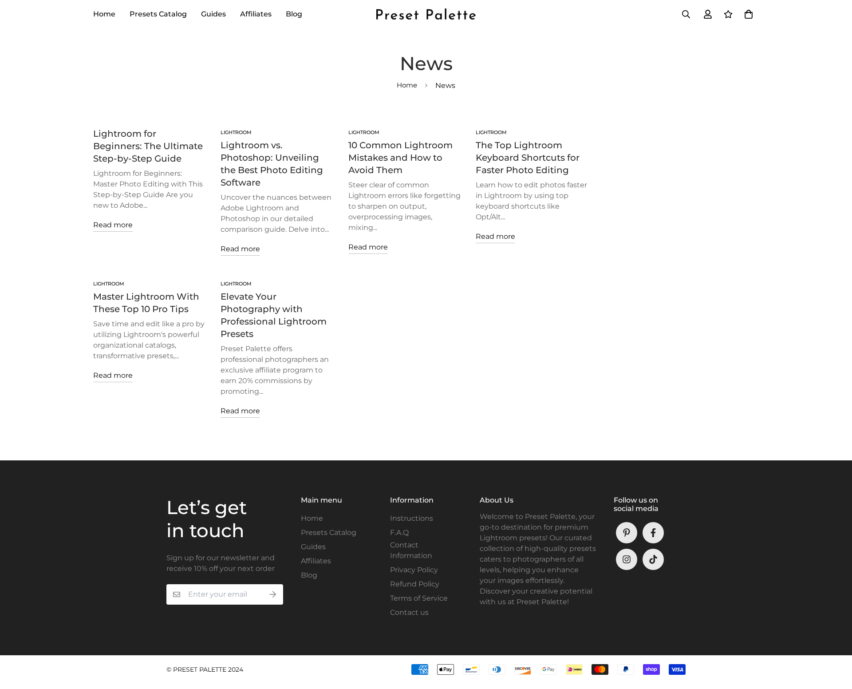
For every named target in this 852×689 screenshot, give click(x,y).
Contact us (409, 612)
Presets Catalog (158, 14)
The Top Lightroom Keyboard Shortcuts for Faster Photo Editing (528, 157)
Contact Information (411, 550)
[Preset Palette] (425, 14)
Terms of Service (419, 598)
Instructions (411, 518)
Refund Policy (414, 584)
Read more (113, 225)
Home (104, 14)
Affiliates (256, 14)
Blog (294, 14)
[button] (746, 14)
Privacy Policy (414, 570)
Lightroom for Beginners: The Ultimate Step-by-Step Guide (148, 146)
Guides (213, 14)
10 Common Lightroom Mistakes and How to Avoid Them (400, 157)
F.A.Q (399, 532)
